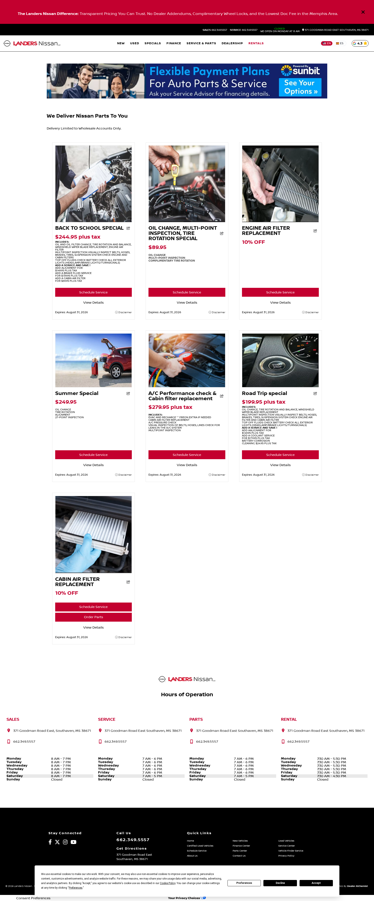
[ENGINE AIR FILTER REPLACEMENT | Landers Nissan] (280, 221)
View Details (93, 303)
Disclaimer (125, 312)
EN (329, 43)
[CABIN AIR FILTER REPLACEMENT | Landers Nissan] (93, 572)
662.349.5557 (215, 30)
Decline (280, 883)
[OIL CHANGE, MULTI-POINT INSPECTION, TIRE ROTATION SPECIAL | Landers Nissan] (186, 221)
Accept (316, 883)
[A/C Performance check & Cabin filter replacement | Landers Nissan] (186, 386)
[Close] (363, 12)
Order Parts (93, 617)
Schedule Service (93, 292)
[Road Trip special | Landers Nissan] (280, 386)
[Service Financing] (187, 97)
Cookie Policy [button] (167, 883)
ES (341, 43)
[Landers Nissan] (32, 43)
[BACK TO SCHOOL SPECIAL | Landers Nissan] (93, 221)
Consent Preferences (33, 898)
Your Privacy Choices (184, 898)
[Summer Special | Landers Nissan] (93, 386)
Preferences (244, 883)
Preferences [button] (75, 887)
